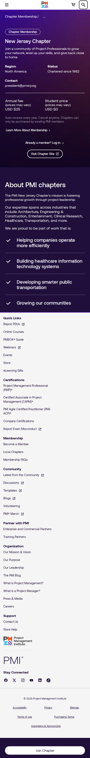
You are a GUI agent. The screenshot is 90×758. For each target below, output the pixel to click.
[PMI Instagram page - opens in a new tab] (23, 680)
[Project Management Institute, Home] (45, 5)
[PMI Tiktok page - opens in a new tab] (48, 680)
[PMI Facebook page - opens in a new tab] (5, 680)
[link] (45, 16)
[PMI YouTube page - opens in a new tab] (31, 680)
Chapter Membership (21, 16)
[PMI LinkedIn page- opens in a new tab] (39, 680)
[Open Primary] (6, 4)
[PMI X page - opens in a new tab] (14, 680)
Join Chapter (45, 750)
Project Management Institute (17, 641)
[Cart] (73, 4)
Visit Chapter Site (42, 154)
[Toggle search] (83, 4)
